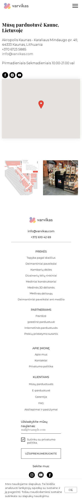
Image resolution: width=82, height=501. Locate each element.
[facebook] (5, 75)
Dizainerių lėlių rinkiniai (41, 275)
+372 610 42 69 (41, 237)
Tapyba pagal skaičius (41, 257)
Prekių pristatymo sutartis (41, 333)
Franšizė (41, 315)
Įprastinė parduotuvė (41, 321)
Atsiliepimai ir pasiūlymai (41, 409)
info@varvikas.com (17, 54)
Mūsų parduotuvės (41, 384)
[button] (41, 104)
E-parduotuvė (41, 390)
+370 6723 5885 (14, 49)
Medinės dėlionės (41, 293)
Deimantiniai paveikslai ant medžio (41, 299)
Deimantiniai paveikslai (41, 263)
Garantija (41, 396)
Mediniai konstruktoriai (41, 281)
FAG (41, 403)
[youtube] (19, 75)
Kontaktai (41, 360)
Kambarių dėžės (41, 269)
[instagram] (12, 75)
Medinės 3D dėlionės (41, 287)
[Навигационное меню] (75, 6)
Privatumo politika (41, 366)
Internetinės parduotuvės (41, 327)
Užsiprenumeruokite (41, 453)
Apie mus (41, 354)
